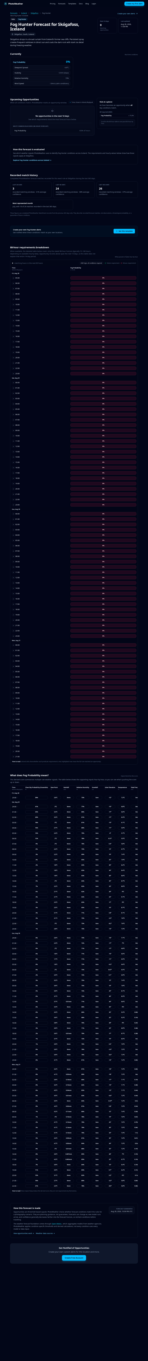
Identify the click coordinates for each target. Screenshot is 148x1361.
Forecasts (61, 4)
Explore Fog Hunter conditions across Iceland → (32, 160)
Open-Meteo (57, 1224)
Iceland (24, 13)
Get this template (126, 231)
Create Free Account (74, 1258)
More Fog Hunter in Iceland (19, 16)
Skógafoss (34, 13)
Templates (72, 4)
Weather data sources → (45, 1233)
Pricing (52, 4)
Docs (81, 4)
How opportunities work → (24, 1233)
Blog (87, 4)
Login (94, 4)
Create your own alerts (126, 13)
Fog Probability (19, 62)
